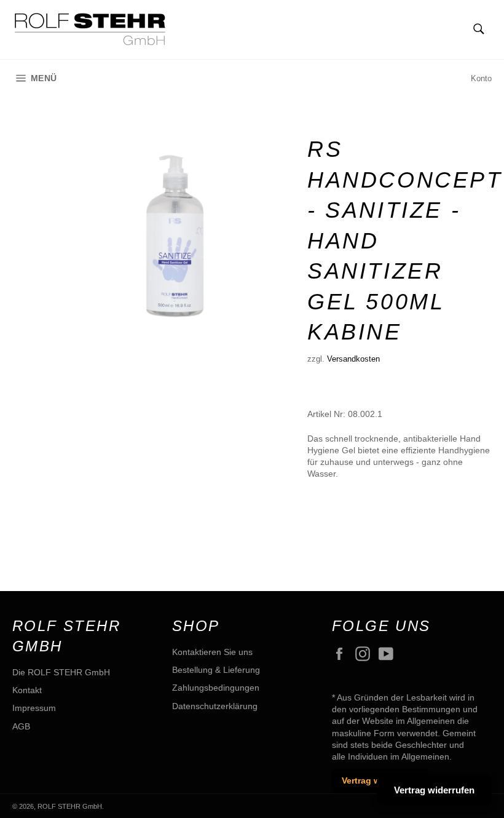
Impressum (34, 708)
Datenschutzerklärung (215, 706)
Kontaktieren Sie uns (212, 652)
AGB (21, 726)
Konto (481, 78)
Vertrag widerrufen (434, 790)
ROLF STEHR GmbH (69, 806)
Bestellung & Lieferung (216, 670)
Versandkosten (353, 358)
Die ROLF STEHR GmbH (61, 672)
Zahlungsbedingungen (215, 688)
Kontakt (27, 690)
